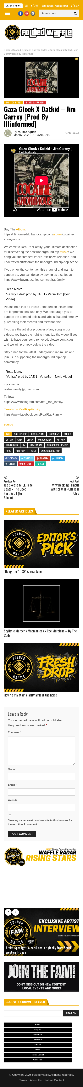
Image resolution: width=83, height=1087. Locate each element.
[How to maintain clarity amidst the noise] (41, 667)
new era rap (36, 445)
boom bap (54, 434)
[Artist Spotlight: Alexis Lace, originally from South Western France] (41, 932)
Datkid (9, 439)
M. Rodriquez (27, 131)
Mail (42, 463)
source (8, 424)
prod (8, 450)
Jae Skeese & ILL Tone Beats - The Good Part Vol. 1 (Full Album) (18, 490)
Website (12, 800)
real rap (20, 450)
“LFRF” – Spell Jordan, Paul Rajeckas (40, 5)
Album (20, 229)
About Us (36, 1080)
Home (7, 50)
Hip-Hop (61, 439)
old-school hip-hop (57, 445)
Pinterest (27, 463)
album (57, 234)
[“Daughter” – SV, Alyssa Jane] (41, 544)
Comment (14, 732)
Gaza (19, 439)
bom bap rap (37, 434)
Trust (32, 450)
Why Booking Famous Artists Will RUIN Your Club (65, 487)
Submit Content (54, 1080)
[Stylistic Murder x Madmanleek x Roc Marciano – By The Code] (41, 603)
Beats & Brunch (21, 50)
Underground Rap (50, 450)
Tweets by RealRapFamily (22, 409)
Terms (23, 1080)
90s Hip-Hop (20, 434)
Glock (30, 439)
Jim (23, 445)
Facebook (12, 458)
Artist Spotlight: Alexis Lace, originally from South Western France (39, 950)
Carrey (67, 434)
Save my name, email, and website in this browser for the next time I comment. (40, 822)
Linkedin (59, 458)
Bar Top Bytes (39, 50)
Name (12, 769)
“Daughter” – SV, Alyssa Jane (23, 571)
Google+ (44, 458)
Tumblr (11, 463)
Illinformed (12, 445)
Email (12, 784)
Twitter (28, 458)
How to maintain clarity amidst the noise (30, 694)
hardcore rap (45, 439)
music (64, 252)
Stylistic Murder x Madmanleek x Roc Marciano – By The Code (40, 633)
